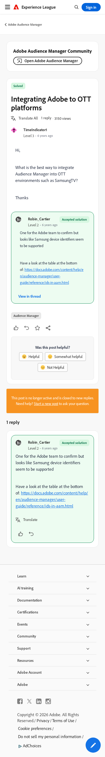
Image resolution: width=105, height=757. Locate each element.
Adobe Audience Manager (25, 24)
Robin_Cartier (39, 219)
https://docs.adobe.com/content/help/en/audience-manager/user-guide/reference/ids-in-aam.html (51, 276)
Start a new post (46, 403)
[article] (52, 489)
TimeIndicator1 (35, 129)
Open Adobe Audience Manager (51, 60)
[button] (28, 118)
